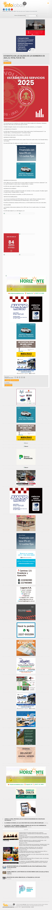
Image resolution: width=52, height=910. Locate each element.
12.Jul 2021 (9, 878)
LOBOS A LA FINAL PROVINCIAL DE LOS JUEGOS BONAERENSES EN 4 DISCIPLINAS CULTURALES (31, 840)
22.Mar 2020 (9, 874)
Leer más (26, 829)
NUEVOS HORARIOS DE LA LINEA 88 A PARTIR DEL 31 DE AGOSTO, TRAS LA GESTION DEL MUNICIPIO (32, 833)
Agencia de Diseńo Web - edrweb (28, 907)
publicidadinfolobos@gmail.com (8, 907)
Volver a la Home (7, 62)
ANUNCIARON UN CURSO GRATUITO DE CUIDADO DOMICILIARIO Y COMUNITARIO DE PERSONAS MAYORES (33, 863)
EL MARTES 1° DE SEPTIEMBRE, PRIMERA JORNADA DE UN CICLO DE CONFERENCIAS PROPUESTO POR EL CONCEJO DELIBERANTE (33, 854)
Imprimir (8, 380)
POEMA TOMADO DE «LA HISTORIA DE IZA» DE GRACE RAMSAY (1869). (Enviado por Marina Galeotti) (28, 872)
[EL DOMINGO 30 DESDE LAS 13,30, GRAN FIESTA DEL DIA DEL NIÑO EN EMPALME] (11, 846)
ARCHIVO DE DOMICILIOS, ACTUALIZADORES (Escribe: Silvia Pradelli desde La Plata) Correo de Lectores (26, 866)
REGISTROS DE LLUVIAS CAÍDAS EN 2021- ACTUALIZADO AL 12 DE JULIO (23, 877)
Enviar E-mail (15, 380)
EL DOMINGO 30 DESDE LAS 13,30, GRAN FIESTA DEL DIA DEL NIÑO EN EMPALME (24, 822)
